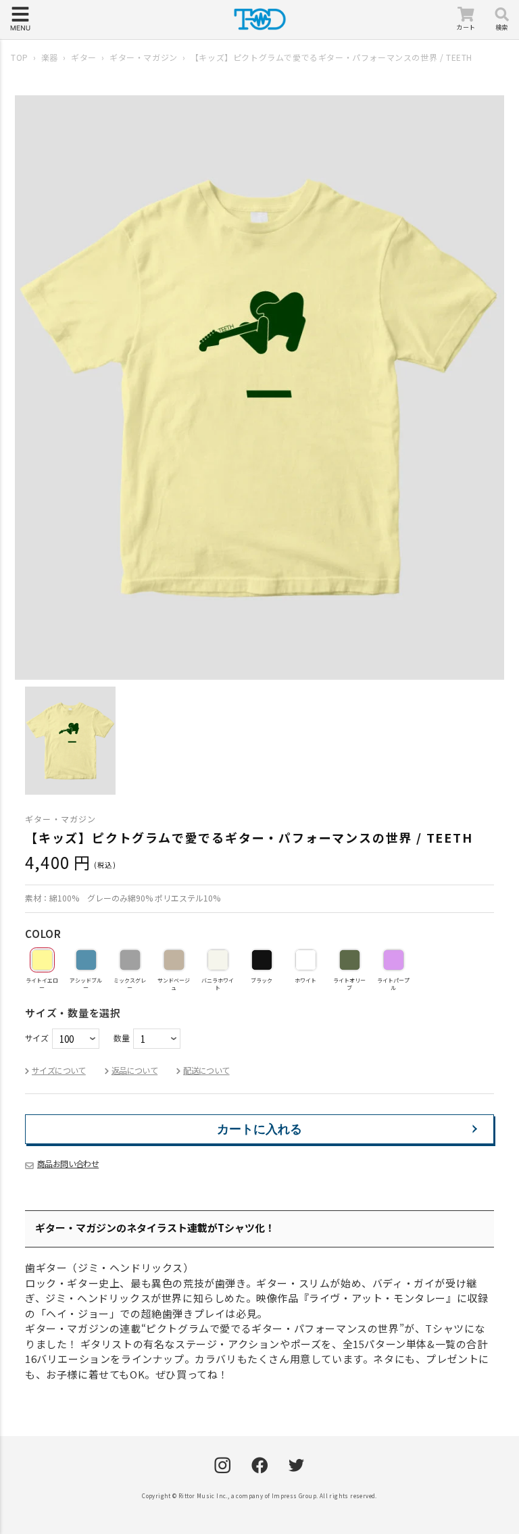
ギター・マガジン (143, 57)
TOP (19, 57)
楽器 (49, 57)
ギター (84, 57)
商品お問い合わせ (68, 1163)
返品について (134, 1070)
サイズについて (59, 1070)
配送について (206, 1070)
